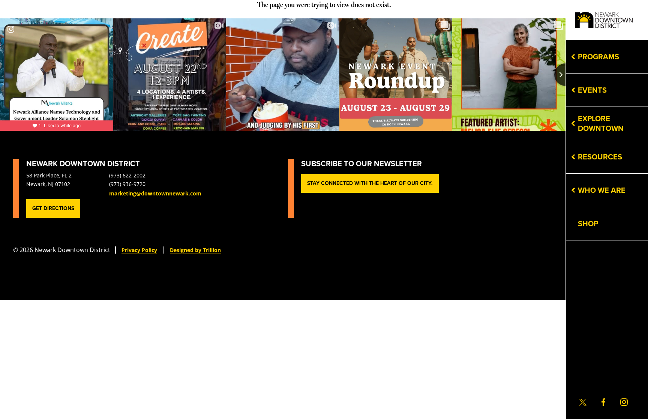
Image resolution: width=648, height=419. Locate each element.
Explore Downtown (601, 123)
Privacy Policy (139, 250)
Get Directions (53, 208)
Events (592, 90)
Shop (588, 223)
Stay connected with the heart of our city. (370, 183)
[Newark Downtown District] (604, 20)
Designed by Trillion (195, 250)
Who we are (602, 190)
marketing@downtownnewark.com (155, 193)
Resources (600, 156)
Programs (598, 56)
